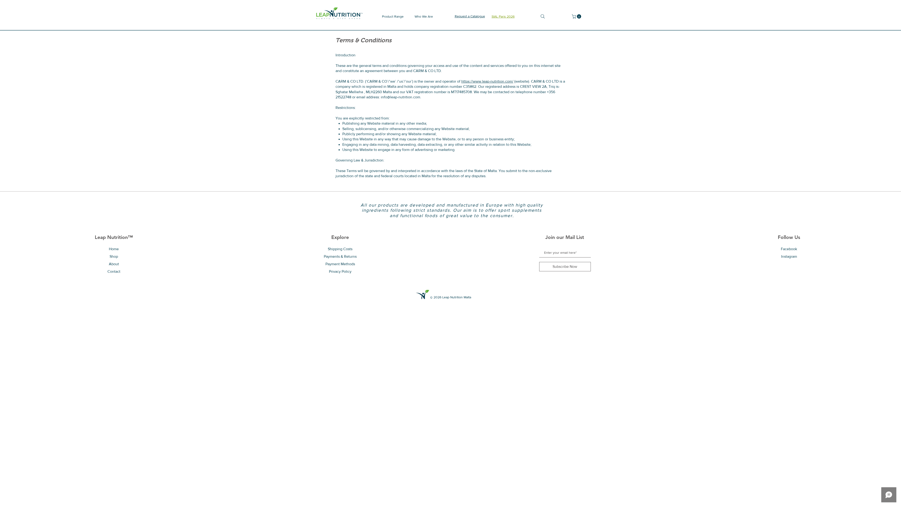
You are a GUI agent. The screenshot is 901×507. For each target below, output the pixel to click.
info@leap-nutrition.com (400, 97)
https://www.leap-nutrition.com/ (487, 81)
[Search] (542, 16)
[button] (577, 16)
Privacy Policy (340, 271)
